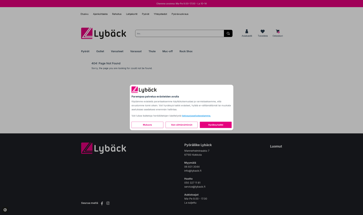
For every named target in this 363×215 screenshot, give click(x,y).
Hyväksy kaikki (215, 125)
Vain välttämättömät (181, 125)
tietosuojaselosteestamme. (196, 115)
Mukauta (147, 125)
